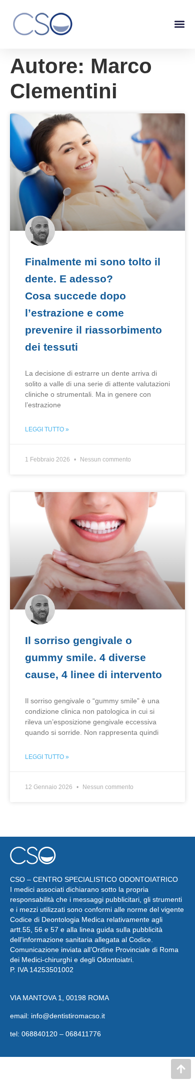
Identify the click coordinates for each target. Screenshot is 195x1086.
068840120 (40, 1034)
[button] (179, 24)
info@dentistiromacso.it (68, 1016)
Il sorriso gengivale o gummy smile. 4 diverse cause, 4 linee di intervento (93, 657)
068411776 (83, 1034)
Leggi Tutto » (47, 429)
